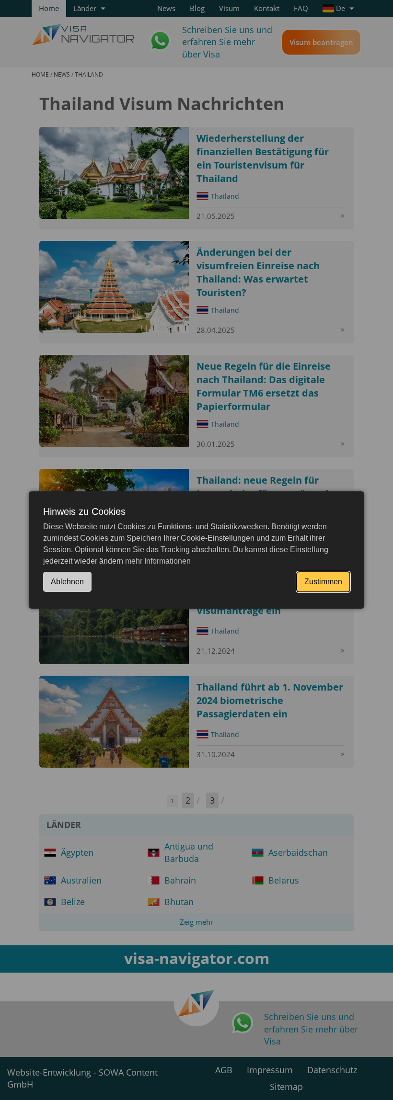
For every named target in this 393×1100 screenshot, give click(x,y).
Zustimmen (323, 582)
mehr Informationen (158, 561)
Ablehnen (67, 582)
